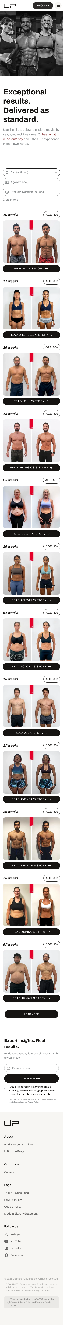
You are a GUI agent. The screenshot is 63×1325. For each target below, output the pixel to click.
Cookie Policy (12, 1206)
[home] (10, 5)
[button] (57, 5)
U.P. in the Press (14, 1151)
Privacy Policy (13, 1199)
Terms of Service (44, 1302)
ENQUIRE (43, 5)
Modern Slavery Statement (21, 1213)
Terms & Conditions (16, 1192)
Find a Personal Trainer (18, 1144)
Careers (9, 1172)
